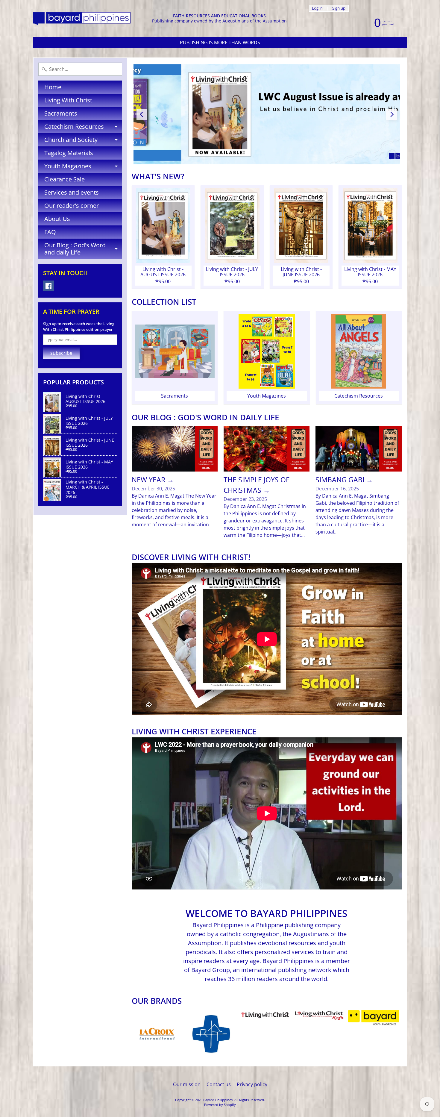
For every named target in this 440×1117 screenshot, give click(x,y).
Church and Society (83, 141)
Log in (317, 8)
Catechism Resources (83, 127)
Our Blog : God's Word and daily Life (83, 249)
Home (52, 87)
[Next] (391, 114)
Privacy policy (252, 1084)
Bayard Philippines (218, 1100)
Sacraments (60, 113)
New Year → (153, 479)
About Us (57, 219)
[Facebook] (48, 286)
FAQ (50, 232)
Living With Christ (68, 100)
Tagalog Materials (68, 153)
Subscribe (61, 353)
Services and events (71, 192)
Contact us (219, 1084)
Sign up (338, 8)
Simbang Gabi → (344, 479)
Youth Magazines (83, 167)
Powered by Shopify (220, 1104)
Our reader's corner (71, 205)
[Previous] (141, 114)
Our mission (187, 1084)
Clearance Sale (64, 179)
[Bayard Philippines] (82, 18)
